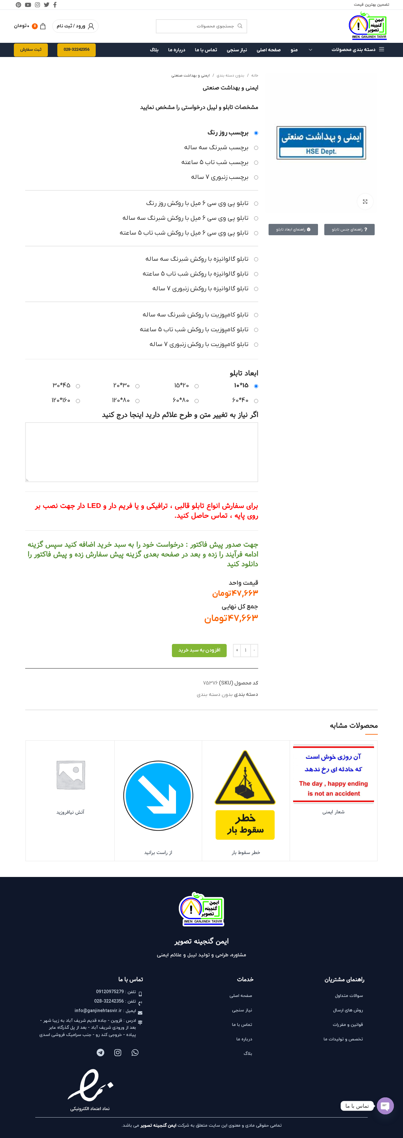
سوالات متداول (349, 996)
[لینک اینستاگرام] (37, 4)
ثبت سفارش (31, 50)
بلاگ (248, 1054)
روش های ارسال (348, 1010)
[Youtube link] (28, 4)
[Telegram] (100, 1053)
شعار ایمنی (333, 812)
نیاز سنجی (242, 1010)
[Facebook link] (55, 4)
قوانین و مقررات (348, 1025)
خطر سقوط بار (246, 852)
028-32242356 (76, 50)
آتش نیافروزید (70, 812)
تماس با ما (242, 1025)
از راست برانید (158, 852)
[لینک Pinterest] (18, 4)
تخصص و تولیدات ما (343, 1039)
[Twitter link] (46, 4)
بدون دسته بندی (230, 75)
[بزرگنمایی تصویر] (365, 201)
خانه (254, 75)
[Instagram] (118, 1053)
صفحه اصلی (241, 996)
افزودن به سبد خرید (199, 650)
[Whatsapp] (135, 1053)
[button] (333, 782)
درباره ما (244, 1039)
